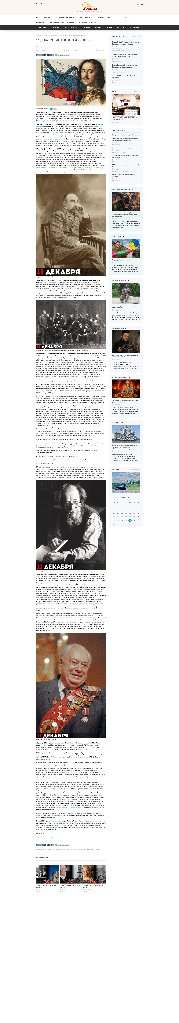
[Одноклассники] (40, 55)
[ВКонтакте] (37, 55)
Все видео (137, 91)
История (87, 27)
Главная (38, 35)
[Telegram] (56, 55)
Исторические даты (43, 837)
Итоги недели (85, 17)
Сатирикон (40, 22)
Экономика (55, 27)
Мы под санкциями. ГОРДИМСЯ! (62, 22)
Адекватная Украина (71, 27)
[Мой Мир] (42, 55)
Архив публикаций (134, 469)
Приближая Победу (103, 17)
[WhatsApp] (53, 55)
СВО (117, 17)
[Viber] (50, 55)
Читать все (136, 36)
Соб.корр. (39, 47)
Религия (109, 27)
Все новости (134, 27)
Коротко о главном (43, 17)
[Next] (140, 27)
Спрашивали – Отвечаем (65, 17)
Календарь (121, 27)
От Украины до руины (87, 22)
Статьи (46, 35)
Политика (42, 27)
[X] (45, 55)
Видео (127, 17)
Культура (98, 27)
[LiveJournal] (48, 55)
